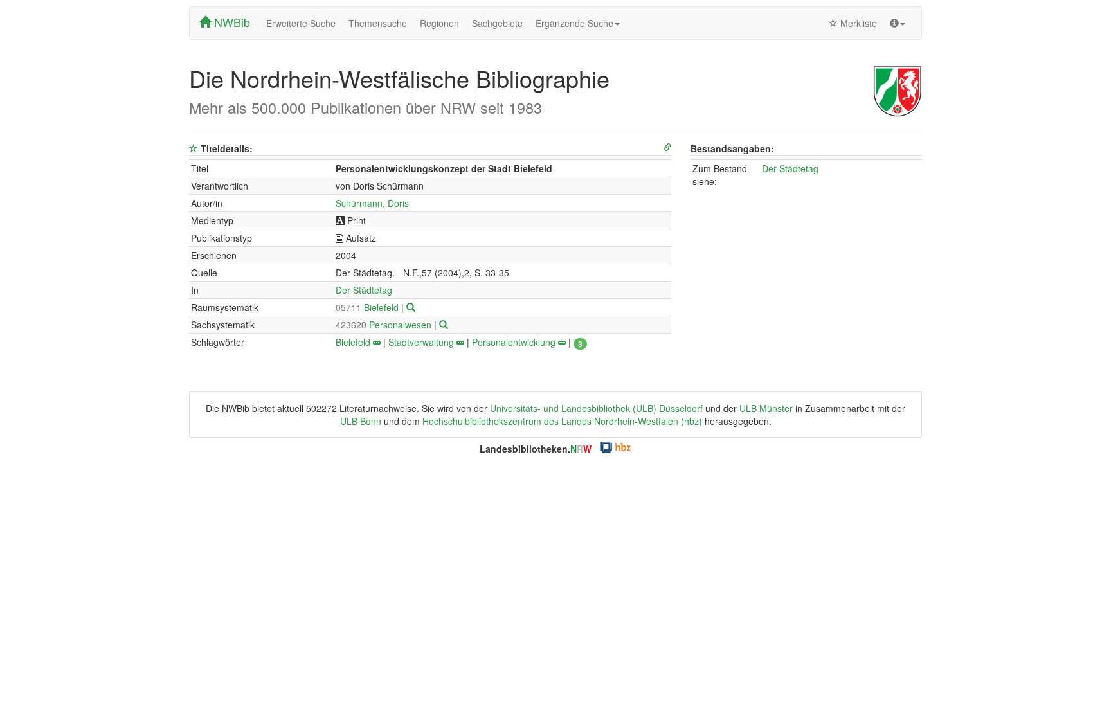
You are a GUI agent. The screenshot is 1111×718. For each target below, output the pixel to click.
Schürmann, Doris (372, 203)
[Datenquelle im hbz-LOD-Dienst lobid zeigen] (667, 147)
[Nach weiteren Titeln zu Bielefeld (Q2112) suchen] (410, 307)
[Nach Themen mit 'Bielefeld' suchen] (377, 342)
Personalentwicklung (514, 342)
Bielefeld (368, 307)
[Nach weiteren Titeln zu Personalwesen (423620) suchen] (443, 324)
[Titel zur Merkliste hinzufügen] (193, 148)
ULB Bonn (360, 421)
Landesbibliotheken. (536, 448)
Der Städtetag (364, 289)
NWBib (230, 21)
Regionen (439, 23)
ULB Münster (766, 408)
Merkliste (857, 23)
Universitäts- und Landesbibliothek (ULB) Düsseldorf (596, 408)
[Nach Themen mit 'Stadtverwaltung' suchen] (460, 342)
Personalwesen (385, 324)
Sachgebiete (497, 23)
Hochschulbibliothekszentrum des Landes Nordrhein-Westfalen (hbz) (562, 421)
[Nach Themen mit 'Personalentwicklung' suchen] (562, 342)
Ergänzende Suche (574, 23)
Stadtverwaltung (421, 342)
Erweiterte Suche (301, 23)
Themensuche (377, 23)
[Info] (897, 23)
